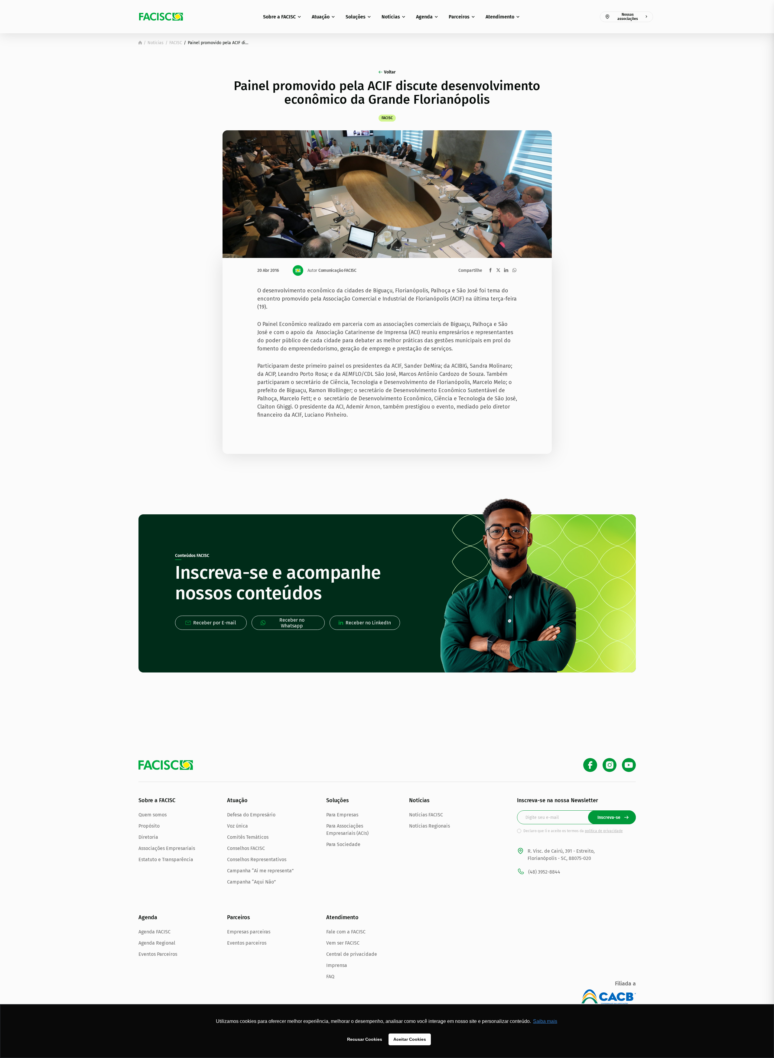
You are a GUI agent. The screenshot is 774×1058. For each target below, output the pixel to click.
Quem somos (152, 815)
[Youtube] (629, 765)
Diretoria (148, 837)
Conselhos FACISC (246, 848)
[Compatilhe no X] (498, 270)
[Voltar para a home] (140, 42)
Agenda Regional (156, 943)
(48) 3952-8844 (544, 872)
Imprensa (336, 965)
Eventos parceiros (246, 943)
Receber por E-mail (214, 623)
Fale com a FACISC (346, 932)
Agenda (424, 17)
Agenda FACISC (154, 932)
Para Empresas (342, 815)
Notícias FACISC (426, 815)
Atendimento (500, 17)
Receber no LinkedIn (368, 623)
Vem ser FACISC (342, 943)
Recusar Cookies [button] (364, 1039)
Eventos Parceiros (157, 954)
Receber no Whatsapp (291, 623)
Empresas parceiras (248, 932)
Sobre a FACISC (279, 17)
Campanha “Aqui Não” (251, 882)
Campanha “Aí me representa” (260, 871)
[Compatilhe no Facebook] (490, 270)
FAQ (330, 976)
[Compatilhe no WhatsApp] (514, 270)
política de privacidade (604, 831)
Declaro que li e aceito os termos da (573, 831)
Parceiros (459, 17)
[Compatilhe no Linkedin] (506, 270)
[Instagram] (609, 765)
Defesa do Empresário (251, 815)
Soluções (356, 17)
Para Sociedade (343, 844)
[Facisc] (161, 17)
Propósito (149, 826)
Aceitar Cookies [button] (409, 1039)
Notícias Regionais (429, 826)
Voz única (237, 826)
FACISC (175, 42)
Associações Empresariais (166, 848)
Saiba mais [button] (545, 1021)
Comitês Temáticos (247, 837)
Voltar (390, 72)
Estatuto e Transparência (165, 859)
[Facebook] (590, 765)
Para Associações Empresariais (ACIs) (347, 829)
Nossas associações (627, 16)
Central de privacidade (351, 954)
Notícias (391, 17)
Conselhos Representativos (256, 859)
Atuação (321, 17)
